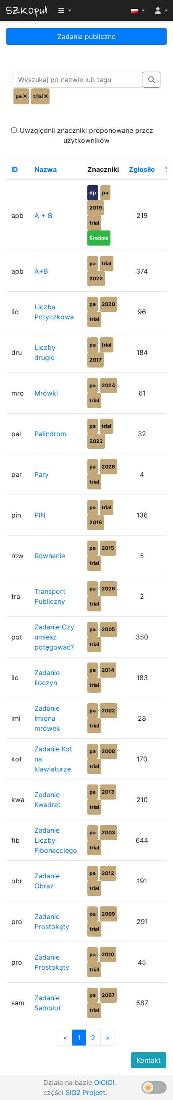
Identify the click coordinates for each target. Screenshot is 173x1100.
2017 (95, 360)
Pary (41, 474)
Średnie (98, 238)
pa (105, 192)
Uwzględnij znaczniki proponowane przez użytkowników (86, 135)
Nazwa (45, 169)
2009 (108, 914)
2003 (108, 832)
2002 (108, 710)
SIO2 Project (85, 1092)
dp (92, 192)
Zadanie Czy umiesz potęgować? (54, 637)
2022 (96, 278)
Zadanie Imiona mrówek (47, 718)
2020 (108, 304)
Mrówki (46, 393)
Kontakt (148, 1060)
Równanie (49, 555)
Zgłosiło (142, 169)
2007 (108, 995)
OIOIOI (104, 1082)
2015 (108, 548)
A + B (43, 215)
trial (94, 223)
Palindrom (50, 434)
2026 (108, 466)
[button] (138, 10)
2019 (95, 207)
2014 (108, 670)
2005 (108, 629)
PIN (39, 515)
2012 (108, 873)
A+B (41, 271)
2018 (95, 522)
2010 (108, 954)
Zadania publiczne (86, 36)
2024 (108, 385)
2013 (108, 792)
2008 (108, 751)
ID (14, 169)
